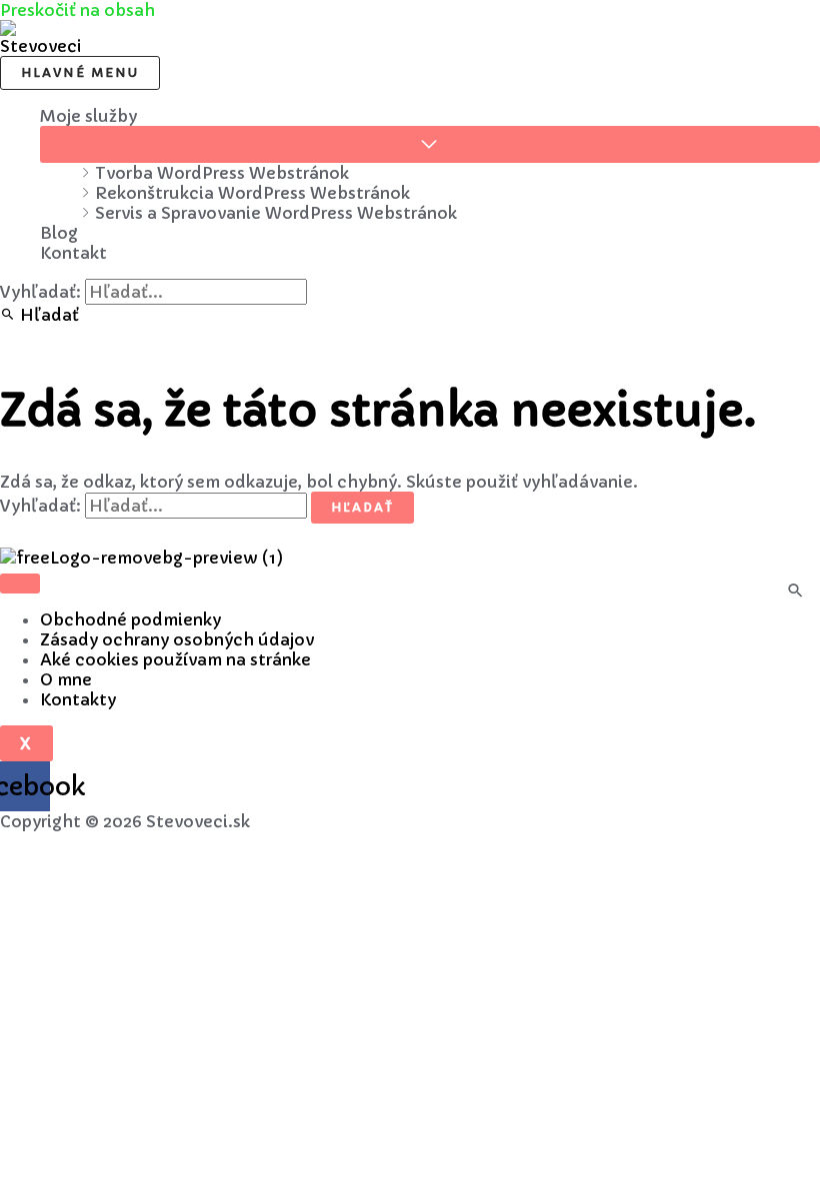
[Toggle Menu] (430, 144)
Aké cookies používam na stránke (175, 659)
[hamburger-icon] (20, 583)
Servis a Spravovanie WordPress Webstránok (276, 213)
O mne (66, 679)
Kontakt (73, 253)
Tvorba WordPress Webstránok (222, 173)
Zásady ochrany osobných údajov (177, 639)
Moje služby (88, 116)
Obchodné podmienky (130, 619)
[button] (39, 315)
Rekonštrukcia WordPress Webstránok (252, 193)
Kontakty (78, 699)
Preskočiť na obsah (77, 10)
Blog (59, 233)
